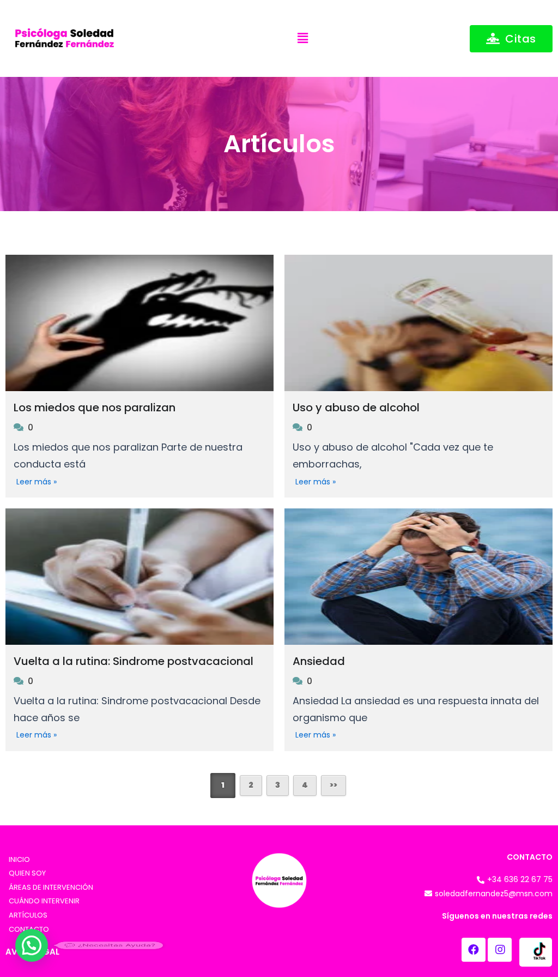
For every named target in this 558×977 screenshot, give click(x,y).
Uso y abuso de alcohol (356, 407)
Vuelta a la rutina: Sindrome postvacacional (133, 661)
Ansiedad (319, 661)
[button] (511, 38)
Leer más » (36, 481)
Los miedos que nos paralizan (94, 407)
